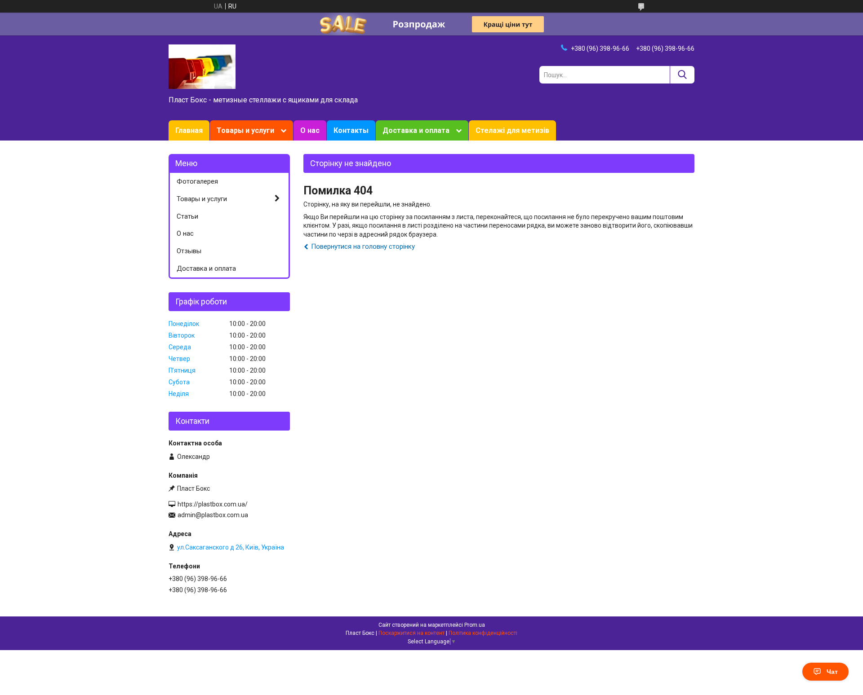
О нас (310, 130)
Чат (832, 671)
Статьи (187, 216)
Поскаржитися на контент (411, 633)
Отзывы (189, 251)
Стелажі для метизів (512, 130)
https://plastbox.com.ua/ (213, 504)
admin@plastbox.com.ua (213, 515)
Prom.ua (474, 625)
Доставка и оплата (416, 130)
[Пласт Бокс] (202, 66)
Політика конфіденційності (483, 633)
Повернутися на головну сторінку (363, 246)
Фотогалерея (197, 181)
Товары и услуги (245, 130)
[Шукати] (682, 75)
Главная (189, 130)
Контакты (351, 130)
